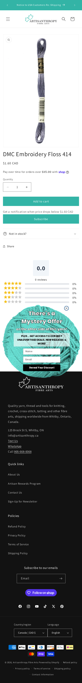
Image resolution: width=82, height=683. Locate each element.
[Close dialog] (66, 308)
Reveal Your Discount (41, 367)
